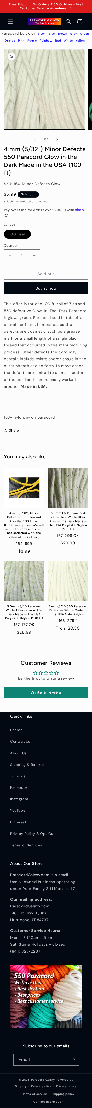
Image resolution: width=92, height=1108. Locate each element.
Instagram (19, 799)
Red (58, 40)
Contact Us (20, 741)
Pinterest (18, 822)
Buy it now (46, 288)
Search (16, 730)
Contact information (48, 1101)
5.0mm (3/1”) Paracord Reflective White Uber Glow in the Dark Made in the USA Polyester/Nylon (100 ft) (68, 521)
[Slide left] (34, 139)
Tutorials (17, 776)
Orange (10, 40)
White (68, 40)
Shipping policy (63, 1094)
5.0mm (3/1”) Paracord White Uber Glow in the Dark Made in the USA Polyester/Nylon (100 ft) (24, 612)
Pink (21, 40)
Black (42, 33)
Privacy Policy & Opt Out (32, 833)
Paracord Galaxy (43, 1080)
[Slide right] (57, 139)
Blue (52, 33)
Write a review (46, 692)
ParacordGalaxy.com (29, 874)
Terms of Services (26, 845)
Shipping (10, 201)
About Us (18, 753)
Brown (62, 33)
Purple (32, 40)
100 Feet (20, 235)
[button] (10, 21)
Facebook (19, 787)
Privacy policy (66, 1086)
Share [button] (14, 430)
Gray (73, 33)
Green (84, 33)
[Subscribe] (73, 1060)
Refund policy (41, 1086)
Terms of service (34, 1094)
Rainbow (46, 40)
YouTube (17, 810)
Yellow (81, 40)
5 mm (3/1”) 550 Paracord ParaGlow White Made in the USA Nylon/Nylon (67, 610)
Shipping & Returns (27, 764)
